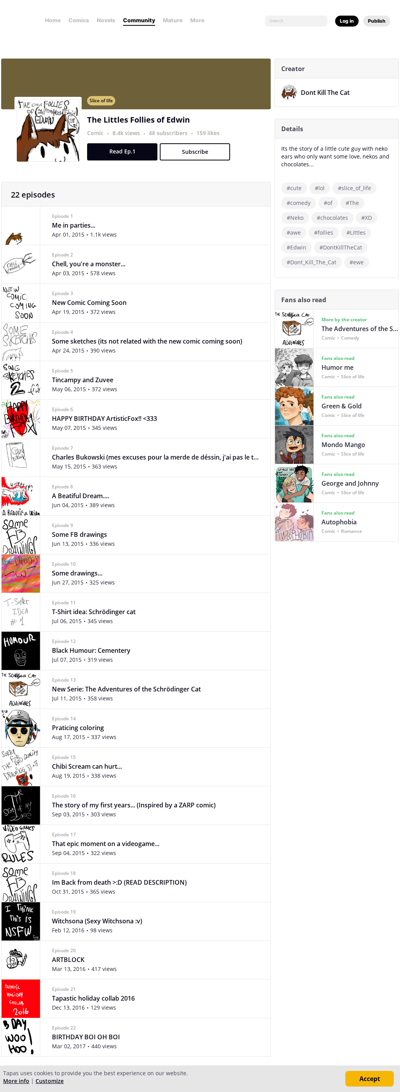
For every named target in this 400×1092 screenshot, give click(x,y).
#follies (323, 232)
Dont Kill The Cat (325, 92)
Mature (172, 20)
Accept (369, 1078)
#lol (320, 188)
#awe (294, 232)
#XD (366, 217)
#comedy (299, 203)
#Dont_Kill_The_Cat (311, 262)
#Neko (295, 217)
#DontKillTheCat (341, 247)
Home (53, 20)
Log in (347, 21)
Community (139, 20)
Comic (95, 133)
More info (16, 1081)
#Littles (356, 232)
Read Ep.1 (122, 151)
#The (352, 203)
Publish (377, 21)
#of (328, 203)
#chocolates (332, 217)
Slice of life (101, 100)
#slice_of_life (354, 188)
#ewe (357, 262)
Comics (78, 20)
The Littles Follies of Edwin (138, 119)
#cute (294, 188)
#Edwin (296, 247)
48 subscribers (169, 133)
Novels (106, 20)
